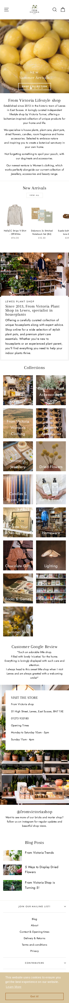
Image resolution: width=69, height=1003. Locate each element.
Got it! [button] (34, 996)
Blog (34, 919)
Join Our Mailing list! (35, 906)
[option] (34, 56)
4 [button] (38, 88)
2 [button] (31, 88)
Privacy (34, 951)
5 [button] (42, 88)
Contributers (34, 962)
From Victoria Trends (39, 852)
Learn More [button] (14, 986)
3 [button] (34, 88)
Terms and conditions (34, 945)
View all (34, 195)
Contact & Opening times (34, 932)
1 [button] (27, 88)
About (34, 925)
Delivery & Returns (34, 938)
